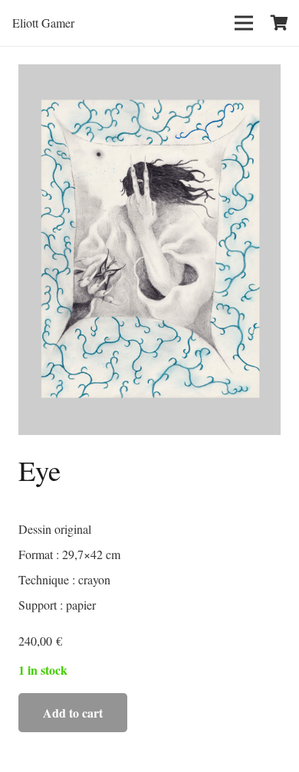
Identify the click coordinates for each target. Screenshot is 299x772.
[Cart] (280, 23)
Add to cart (73, 712)
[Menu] (244, 23)
